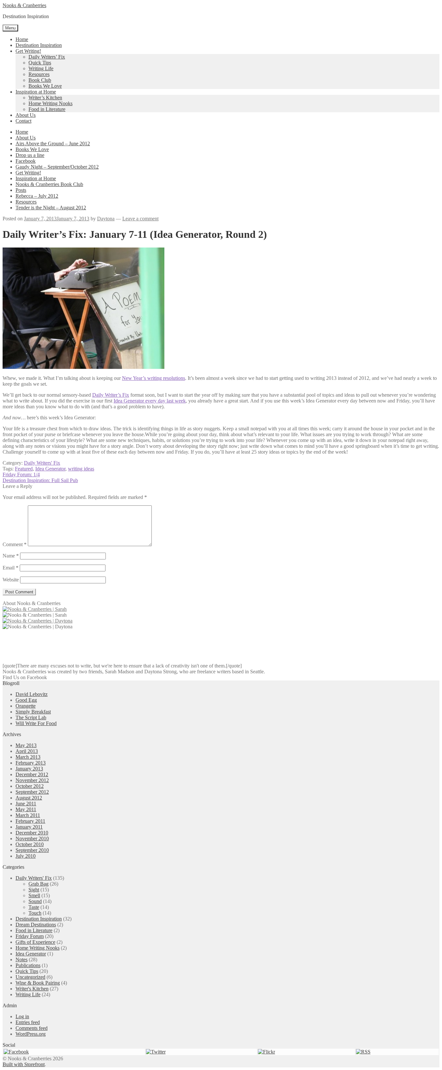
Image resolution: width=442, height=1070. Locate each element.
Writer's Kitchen (32, 988)
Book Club (39, 80)
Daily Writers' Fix (42, 463)
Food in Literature (46, 109)
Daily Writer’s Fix (110, 395)
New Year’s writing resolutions (153, 378)
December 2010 (32, 832)
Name (11, 555)
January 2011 (29, 827)
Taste (33, 907)
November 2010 (32, 838)
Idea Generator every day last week (150, 400)
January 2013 (29, 768)
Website (11, 579)
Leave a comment (140, 218)
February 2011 (30, 821)
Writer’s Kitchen (45, 97)
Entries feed (28, 1022)
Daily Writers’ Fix (46, 57)
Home (22, 39)
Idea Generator (50, 468)
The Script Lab (31, 717)
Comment (15, 544)
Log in (22, 1016)
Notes (22, 959)
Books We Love (45, 86)
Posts (21, 190)
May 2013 (26, 745)
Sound (35, 901)
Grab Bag (38, 884)
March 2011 (28, 815)
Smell (34, 895)
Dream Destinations (36, 924)
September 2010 (32, 850)
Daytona (106, 218)
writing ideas (81, 468)
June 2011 (26, 803)
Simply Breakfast (33, 711)
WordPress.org (31, 1034)
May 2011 (26, 809)
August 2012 (29, 797)
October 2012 (30, 786)
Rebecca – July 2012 (37, 196)
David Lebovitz (32, 694)
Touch (34, 913)
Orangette (26, 706)
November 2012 (32, 780)
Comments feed (32, 1028)
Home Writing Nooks (50, 103)
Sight (33, 889)
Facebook (26, 161)
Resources (39, 74)
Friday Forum (30, 936)
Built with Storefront (24, 1064)
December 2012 (32, 774)
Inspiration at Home (36, 91)
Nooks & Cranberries (24, 5)
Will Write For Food (36, 723)
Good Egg (26, 700)
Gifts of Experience (35, 942)
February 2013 (31, 763)
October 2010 (30, 844)
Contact (23, 121)
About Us (26, 115)
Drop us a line (30, 155)
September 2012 (32, 792)
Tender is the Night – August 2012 (51, 207)
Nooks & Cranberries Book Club (49, 184)
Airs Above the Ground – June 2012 (53, 143)
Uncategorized (30, 977)
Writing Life (40, 68)
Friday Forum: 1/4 (21, 474)
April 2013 (27, 751)
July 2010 (26, 856)
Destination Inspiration (39, 45)
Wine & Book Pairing (38, 983)
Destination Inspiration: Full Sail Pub (40, 480)
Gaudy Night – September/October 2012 (57, 167)
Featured (24, 468)
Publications (28, 965)
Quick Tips (39, 62)
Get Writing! (28, 51)
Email (10, 567)
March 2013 (28, 757)
